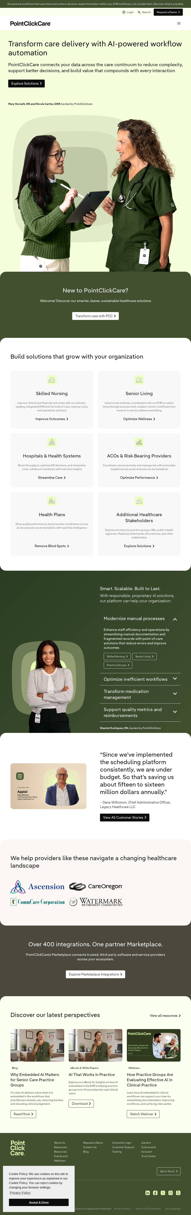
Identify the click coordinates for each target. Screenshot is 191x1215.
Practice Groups (116, 665)
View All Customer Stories (123, 817)
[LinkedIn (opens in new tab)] (147, 1192)
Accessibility (173, 1208)
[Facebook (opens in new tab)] (155, 1192)
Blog (86, 1151)
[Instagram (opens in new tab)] (170, 1192)
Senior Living (143, 656)
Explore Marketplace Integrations (94, 974)
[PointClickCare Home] (30, 23)
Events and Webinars (61, 1158)
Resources (60, 1151)
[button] (144, 12)
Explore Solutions (25, 83)
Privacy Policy (122, 1208)
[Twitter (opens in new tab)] (163, 1192)
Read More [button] (22, 1114)
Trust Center (148, 1156)
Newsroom (60, 1147)
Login (130, 12)
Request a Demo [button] (167, 12)
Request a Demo (93, 1142)
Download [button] (80, 1103)
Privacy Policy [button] (20, 1193)
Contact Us (90, 1147)
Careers (146, 1142)
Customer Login (121, 1142)
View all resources (165, 1015)
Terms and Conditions (148, 1208)
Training (117, 1151)
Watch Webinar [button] (141, 1114)
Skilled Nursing (116, 656)
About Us (59, 1142)
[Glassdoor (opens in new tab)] (178, 1192)
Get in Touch (167, 1171)
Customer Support (123, 1147)
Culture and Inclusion (148, 1149)
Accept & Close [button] (39, 1202)
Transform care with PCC (94, 316)
